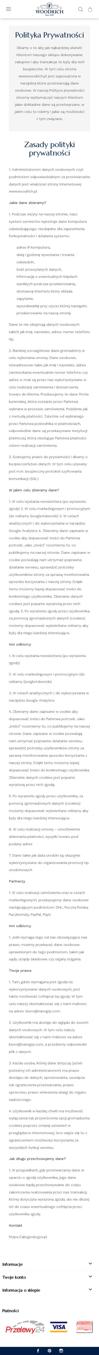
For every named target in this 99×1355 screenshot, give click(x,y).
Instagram (61, 1351)
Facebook (38, 1351)
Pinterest (50, 1351)
